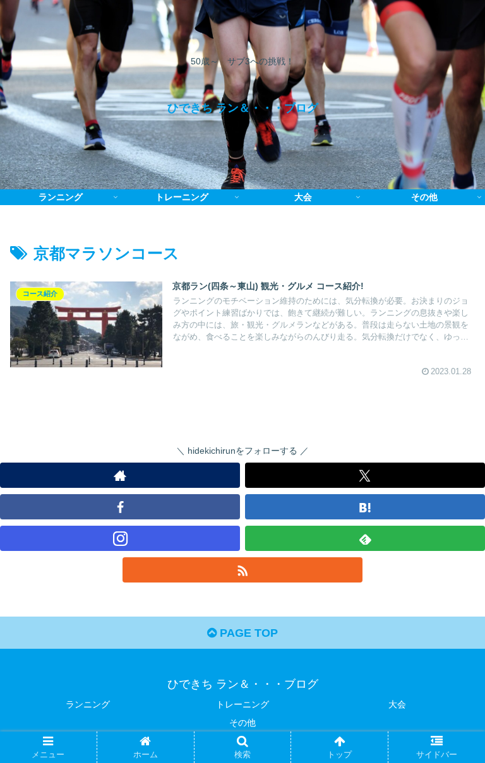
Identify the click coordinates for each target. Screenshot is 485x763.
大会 (397, 704)
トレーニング (242, 704)
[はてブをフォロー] (365, 506)
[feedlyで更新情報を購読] (365, 538)
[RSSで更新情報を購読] (242, 570)
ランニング (88, 704)
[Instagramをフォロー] (120, 538)
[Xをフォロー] (365, 475)
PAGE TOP (247, 633)
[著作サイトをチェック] (120, 475)
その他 (242, 723)
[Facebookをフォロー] (120, 506)
